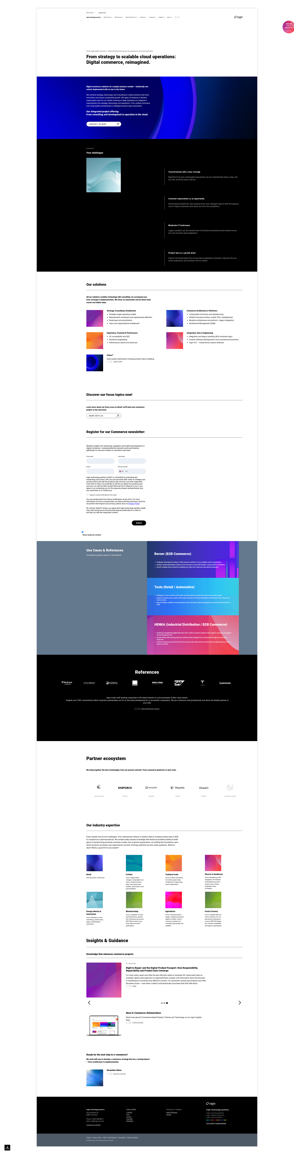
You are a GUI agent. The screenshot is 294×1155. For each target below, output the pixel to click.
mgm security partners (214, 1117)
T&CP (105, 1137)
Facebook (129, 1121)
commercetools (99, 796)
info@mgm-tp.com (97, 1121)
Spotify (168, 1114)
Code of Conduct (132, 1137)
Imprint (88, 1137)
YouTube (129, 1119)
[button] (91, 13)
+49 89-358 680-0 (97, 1119)
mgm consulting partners (215, 1113)
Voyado (177, 796)
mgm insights (131, 1109)
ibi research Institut (230, 796)
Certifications (112, 1137)
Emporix (125, 796)
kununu (128, 1117)
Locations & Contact (93, 1125)
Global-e (203, 796)
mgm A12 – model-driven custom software (206, 343)
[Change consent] (7, 1147)
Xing (127, 1114)
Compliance (122, 1137)
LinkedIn (129, 1112)
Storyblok (151, 796)
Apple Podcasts (171, 1112)
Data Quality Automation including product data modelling (130, 359)
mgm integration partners (215, 1115)
